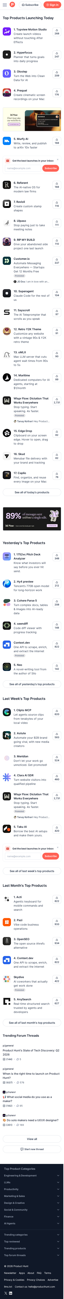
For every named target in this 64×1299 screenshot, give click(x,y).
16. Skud (19, 454)
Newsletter (10, 1272)
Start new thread (34, 1149)
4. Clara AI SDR (23, 775)
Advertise (53, 1279)
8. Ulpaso (20, 220)
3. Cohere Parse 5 (25, 600)
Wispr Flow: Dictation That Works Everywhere (31, 400)
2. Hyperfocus (23, 52)
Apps (22, 1272)
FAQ (39, 1272)
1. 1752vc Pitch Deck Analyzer (27, 556)
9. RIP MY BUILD (24, 239)
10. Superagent (24, 291)
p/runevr (11, 1092)
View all (32, 1139)
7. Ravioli (19, 201)
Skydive (19, 977)
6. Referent (21, 182)
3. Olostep (20, 71)
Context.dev (22, 642)
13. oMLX (20, 352)
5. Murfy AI (21, 139)
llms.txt (8, 1286)
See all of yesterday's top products (32, 684)
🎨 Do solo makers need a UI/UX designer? (30, 1120)
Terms (47, 1272)
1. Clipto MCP (22, 710)
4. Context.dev (23, 958)
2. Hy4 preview (23, 581)
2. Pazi (18, 920)
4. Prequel (20, 90)
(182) (9, 1105)
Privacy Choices (36, 1279)
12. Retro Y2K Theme (27, 329)
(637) (9, 1082)
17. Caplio (20, 473)
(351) (9, 1124)
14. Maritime (22, 375)
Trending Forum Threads (21, 1035)
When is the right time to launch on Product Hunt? (31, 1075)
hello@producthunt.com (41, 1286)
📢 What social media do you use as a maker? (27, 1099)
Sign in (54, 4)
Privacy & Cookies (14, 1279)
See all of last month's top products (32, 1022)
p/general (8, 1045)
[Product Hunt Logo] (12, 5)
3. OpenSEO (21, 939)
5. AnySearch (22, 999)
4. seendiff (21, 623)
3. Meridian (21, 756)
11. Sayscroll (22, 310)
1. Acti (18, 897)
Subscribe (31, 4)
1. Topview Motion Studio (30, 29)
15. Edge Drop (23, 431)
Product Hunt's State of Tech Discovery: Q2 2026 (31, 1052)
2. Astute (20, 733)
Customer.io (22, 258)
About (30, 1272)
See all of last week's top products (32, 871)
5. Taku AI (20, 826)
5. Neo (18, 665)
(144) (9, 1059)
